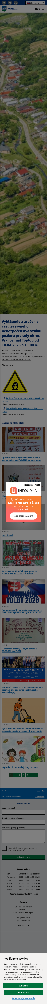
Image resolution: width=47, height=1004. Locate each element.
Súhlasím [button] (23, 985)
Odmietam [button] (23, 992)
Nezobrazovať (31, 484)
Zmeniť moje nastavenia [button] (23, 998)
